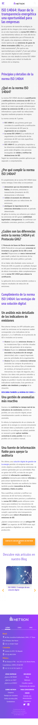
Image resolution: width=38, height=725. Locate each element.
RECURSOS (27, 674)
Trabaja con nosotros (11, 695)
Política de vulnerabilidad (19, 713)
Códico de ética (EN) (10, 698)
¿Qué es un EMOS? (10, 683)
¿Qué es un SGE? (10, 680)
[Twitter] (24, 704)
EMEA (19, 627)
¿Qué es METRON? (11, 677)
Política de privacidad (19, 711)
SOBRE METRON (10, 690)
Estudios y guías (27, 683)
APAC (31, 627)
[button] (3, 590)
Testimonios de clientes (27, 686)
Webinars (27, 680)
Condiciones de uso (19, 709)
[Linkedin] (28, 704)
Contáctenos (11, 702)
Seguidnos (27, 701)
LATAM (7, 627)
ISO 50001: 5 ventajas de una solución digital (18, 588)
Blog (27, 677)
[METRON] (19, 3)
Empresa (11, 692)
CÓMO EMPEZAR (10, 674)
